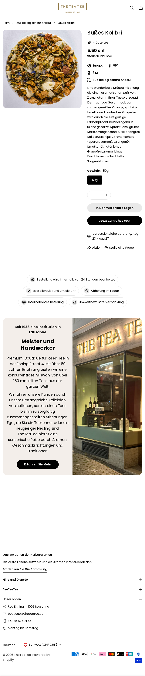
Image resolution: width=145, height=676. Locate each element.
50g (95, 180)
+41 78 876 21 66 (20, 621)
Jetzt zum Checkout (114, 220)
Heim (6, 23)
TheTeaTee (22, 655)
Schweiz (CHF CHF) (43, 644)
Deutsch (9, 645)
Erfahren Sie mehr (37, 464)
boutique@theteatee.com (27, 614)
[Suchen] (131, 8)
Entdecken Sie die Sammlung (25, 569)
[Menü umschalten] (4, 8)
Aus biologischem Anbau (33, 23)
